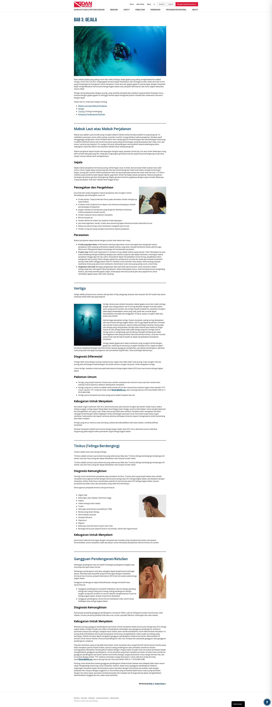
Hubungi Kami (114, 698)
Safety (127, 9)
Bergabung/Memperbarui (186, 4)
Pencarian (154, 4)
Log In (171, 4)
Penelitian (140, 9)
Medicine (114, 9)
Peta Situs (84, 698)
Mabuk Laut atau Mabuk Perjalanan (92, 106)
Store (132, 4)
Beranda (77, 698)
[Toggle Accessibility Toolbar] (267, 702)
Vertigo (81, 109)
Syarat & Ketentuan (102, 698)
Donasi (161, 4)
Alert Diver (140, 4)
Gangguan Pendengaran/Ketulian (91, 114)
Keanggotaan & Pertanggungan (89, 9)
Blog (149, 4)
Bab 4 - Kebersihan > (157, 683)
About (195, 9)
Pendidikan (155, 9)
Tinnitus (81, 111)
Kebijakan (91, 698)
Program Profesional (176, 9)
